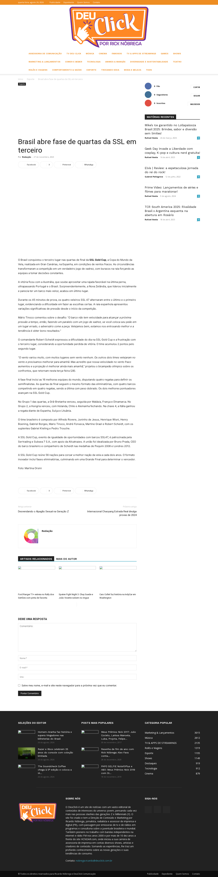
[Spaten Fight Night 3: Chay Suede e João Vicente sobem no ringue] (77, 579)
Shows (177, 53)
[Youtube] (197, 2)
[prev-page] (74, 604)
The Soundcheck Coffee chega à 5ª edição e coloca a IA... (55, 769)
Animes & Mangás (115, 62)
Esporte (91, 70)
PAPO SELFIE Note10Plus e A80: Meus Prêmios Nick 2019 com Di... (118, 769)
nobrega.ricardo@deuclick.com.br (94, 860)
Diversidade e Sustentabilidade (149, 62)
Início (20, 79)
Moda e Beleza (132, 70)
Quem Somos (83, 2)
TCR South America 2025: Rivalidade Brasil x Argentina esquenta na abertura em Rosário (170, 211)
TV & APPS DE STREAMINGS (141, 53)
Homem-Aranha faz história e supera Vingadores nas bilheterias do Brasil (55, 735)
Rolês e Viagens (38, 70)
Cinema (103, 53)
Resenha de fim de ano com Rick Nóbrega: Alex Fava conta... (117, 752)
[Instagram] (191, 2)
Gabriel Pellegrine (154, 176)
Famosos (117, 53)
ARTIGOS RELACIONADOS (36, 558)
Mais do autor (66, 558)
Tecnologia (93, 62)
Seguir (196, 96)
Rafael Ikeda (151, 138)
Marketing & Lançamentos (44, 62)
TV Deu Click (73, 53)
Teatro (177, 62)
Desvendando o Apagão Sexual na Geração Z (43, 511)
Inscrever (195, 104)
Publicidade (55, 2)
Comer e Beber (73, 62)
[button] (181, 2)
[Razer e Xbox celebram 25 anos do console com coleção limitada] (26, 753)
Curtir (196, 87)
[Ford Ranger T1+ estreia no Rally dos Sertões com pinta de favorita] (36, 579)
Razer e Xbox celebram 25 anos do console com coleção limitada (55, 752)
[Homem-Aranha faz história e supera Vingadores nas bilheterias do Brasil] (26, 736)
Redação (26, 157)
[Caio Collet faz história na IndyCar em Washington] (118, 579)
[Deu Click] (109, 27)
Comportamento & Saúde (67, 70)
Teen (149, 70)
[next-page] (79, 604)
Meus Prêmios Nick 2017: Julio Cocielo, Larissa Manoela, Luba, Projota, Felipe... (118, 735)
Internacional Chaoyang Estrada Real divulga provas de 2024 (112, 513)
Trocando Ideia (110, 70)
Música (90, 53)
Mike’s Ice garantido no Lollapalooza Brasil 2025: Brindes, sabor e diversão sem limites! (171, 129)
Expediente (69, 2)
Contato (96, 2)
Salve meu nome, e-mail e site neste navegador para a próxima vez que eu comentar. (69, 685)
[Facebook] (186, 2)
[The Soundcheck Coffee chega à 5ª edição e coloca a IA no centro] (26, 770)
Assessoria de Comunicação (45, 53)
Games (164, 53)
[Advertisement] (77, 112)
